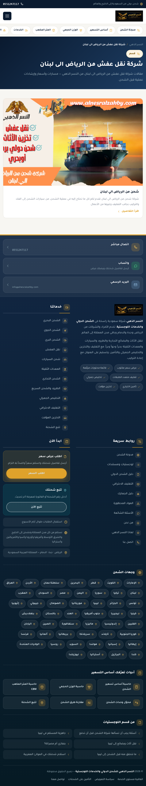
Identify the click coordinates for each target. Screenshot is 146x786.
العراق (10, 583)
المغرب (22, 593)
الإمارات (131, 583)
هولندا (93, 644)
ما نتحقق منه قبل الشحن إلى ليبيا (116, 754)
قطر (93, 583)
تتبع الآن (36, 507)
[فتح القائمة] (7, 16)
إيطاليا (132, 644)
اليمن (80, 593)
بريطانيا (63, 634)
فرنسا (25, 634)
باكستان (50, 613)
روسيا (54, 644)
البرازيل (115, 654)
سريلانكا (84, 634)
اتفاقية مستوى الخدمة (130, 779)
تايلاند (105, 634)
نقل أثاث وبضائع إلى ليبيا (122, 743)
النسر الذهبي (136, 44)
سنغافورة (68, 624)
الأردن (28, 583)
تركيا (116, 593)
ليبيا (96, 603)
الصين (47, 624)
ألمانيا (43, 634)
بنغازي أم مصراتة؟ (55, 743)
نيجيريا (115, 613)
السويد (73, 644)
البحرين (75, 583)
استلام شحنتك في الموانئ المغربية (45, 754)
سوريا (98, 593)
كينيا (133, 613)
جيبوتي (34, 603)
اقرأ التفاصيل (130, 211)
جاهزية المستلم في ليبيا (52, 733)
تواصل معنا (58, 779)
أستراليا (95, 654)
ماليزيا (89, 624)
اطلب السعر (37, 473)
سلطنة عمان (51, 583)
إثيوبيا (15, 603)
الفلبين (132, 624)
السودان (43, 593)
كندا (134, 654)
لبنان (133, 593)
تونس (132, 603)
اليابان (28, 624)
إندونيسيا (111, 624)
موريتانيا (77, 603)
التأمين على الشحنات (79, 779)
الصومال (55, 603)
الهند (70, 613)
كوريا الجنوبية (128, 634)
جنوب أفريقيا (92, 613)
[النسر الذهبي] (129, 16)
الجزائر (114, 603)
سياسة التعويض (104, 779)
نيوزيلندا (74, 654)
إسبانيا (112, 644)
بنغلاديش (28, 613)
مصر (63, 593)
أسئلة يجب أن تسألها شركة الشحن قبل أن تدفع (107, 733)
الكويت (111, 583)
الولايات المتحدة (29, 644)
